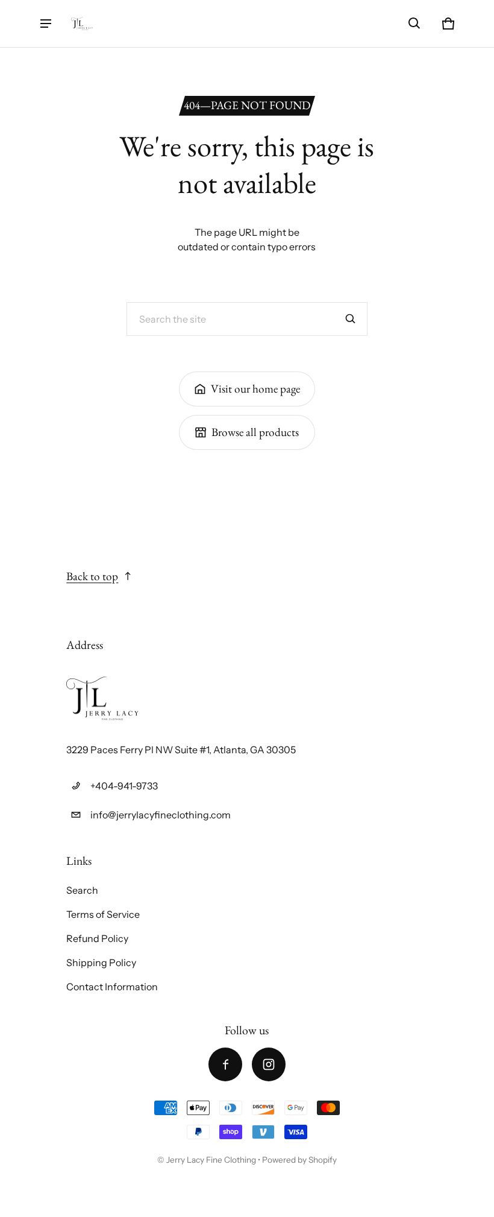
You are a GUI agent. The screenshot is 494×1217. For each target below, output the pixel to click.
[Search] (350, 319)
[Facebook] (225, 1064)
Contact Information (112, 987)
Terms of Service (103, 914)
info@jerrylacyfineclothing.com (160, 815)
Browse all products (255, 432)
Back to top (92, 576)
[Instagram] (269, 1064)
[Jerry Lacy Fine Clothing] (82, 23)
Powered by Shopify (299, 1160)
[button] (414, 23)
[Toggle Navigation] (46, 23)
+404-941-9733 (124, 786)
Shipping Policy (101, 962)
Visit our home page (255, 388)
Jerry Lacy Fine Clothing (212, 1160)
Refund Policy (97, 938)
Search (82, 890)
